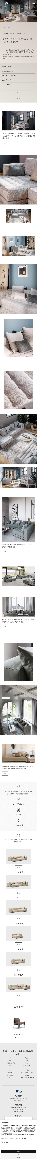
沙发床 (10, 1072)
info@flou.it (20, 1111)
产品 (25, 7)
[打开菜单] (34, 3)
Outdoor (27, 1075)
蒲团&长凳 (10, 1075)
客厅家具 (26, 1070)
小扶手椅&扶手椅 (10, 1063)
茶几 (10, 1065)
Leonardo (27, 1060)
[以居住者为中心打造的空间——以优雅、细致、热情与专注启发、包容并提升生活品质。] (5, 3)
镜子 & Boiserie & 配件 (27, 1072)
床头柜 (27, 1063)
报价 (18, 98)
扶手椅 (17, 1034)
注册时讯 (18, 1116)
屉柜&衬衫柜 (26, 1065)
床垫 (10, 1060)
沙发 (29, 7)
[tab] (15, 1037)
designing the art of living (27, 1077)
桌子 (10, 1077)
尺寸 (18, 92)
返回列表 (5, 7)
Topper (27, 1058)
